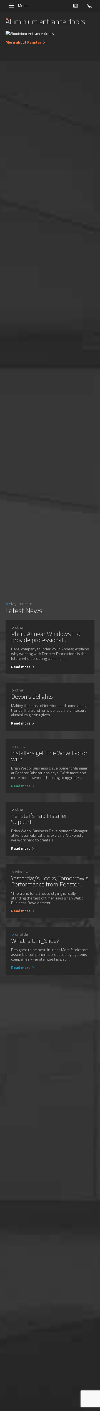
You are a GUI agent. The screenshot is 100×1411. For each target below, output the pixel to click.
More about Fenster (23, 42)
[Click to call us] (89, 6)
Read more (21, 667)
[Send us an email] (79, 6)
